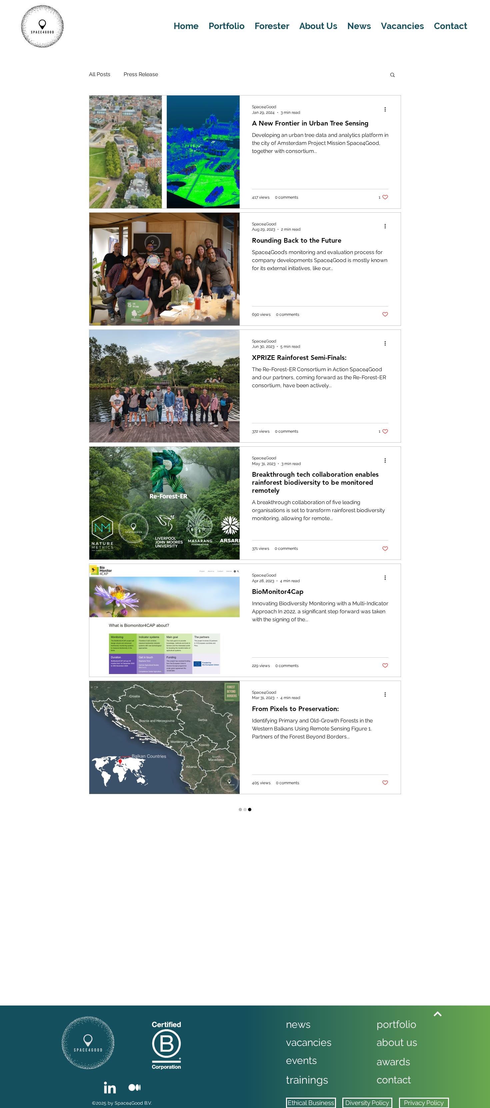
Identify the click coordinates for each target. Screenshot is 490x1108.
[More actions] (387, 109)
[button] (392, 75)
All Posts (99, 74)
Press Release (141, 74)
